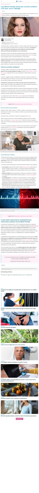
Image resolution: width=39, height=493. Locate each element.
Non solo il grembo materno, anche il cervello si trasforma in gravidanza (18, 416)
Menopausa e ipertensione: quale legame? (23, 216)
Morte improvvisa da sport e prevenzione (23, 104)
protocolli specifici (14, 127)
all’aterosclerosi (26, 167)
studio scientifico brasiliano (17, 179)
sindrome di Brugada (31, 174)
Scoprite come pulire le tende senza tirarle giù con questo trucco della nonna (18, 309)
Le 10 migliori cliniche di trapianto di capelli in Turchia (14, 362)
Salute (2, 288)
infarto (29, 116)
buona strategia (33, 252)
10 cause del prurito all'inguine (8, 327)
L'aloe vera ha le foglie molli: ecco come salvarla (13, 344)
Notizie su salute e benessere (5, 4)
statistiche (20, 95)
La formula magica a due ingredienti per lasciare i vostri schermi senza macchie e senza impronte (18, 380)
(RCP (30, 55)
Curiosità (2, 307)
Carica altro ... (19, 418)
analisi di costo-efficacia (27, 239)
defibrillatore (34, 225)
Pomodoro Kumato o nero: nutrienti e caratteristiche (14, 398)
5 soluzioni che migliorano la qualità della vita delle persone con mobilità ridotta (19, 290)
